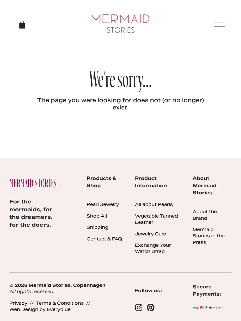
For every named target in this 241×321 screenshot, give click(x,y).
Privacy (18, 303)
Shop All (97, 216)
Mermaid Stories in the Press (209, 236)
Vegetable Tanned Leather (156, 219)
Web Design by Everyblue (40, 309)
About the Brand (205, 215)
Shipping (97, 227)
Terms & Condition (58, 303)
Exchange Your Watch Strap (153, 248)
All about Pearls (154, 204)
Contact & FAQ (104, 239)
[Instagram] (138, 307)
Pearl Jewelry (103, 204)
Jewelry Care (150, 234)
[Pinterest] (150, 307)
